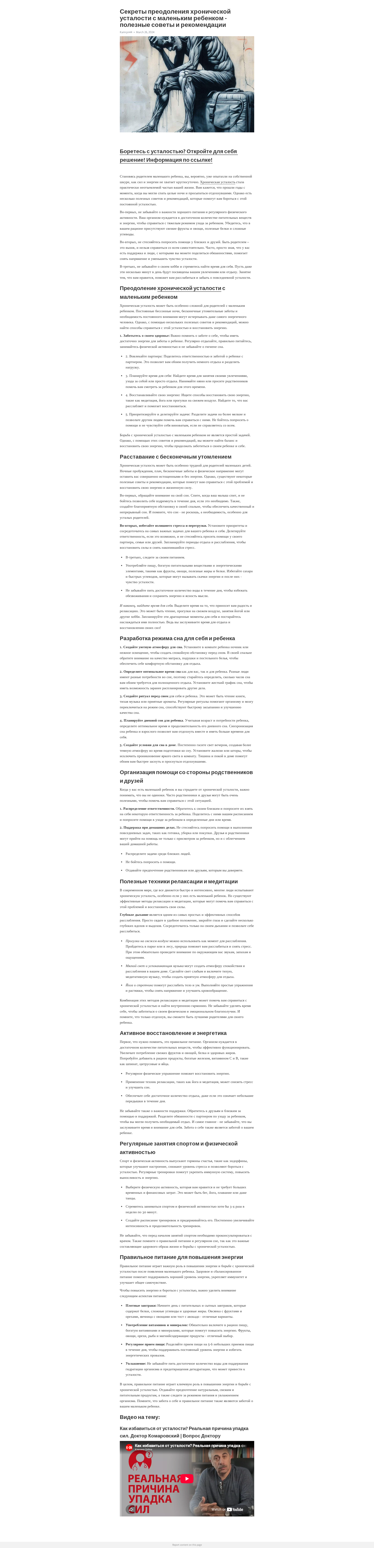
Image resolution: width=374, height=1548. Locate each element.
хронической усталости (189, 288)
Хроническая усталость (217, 182)
